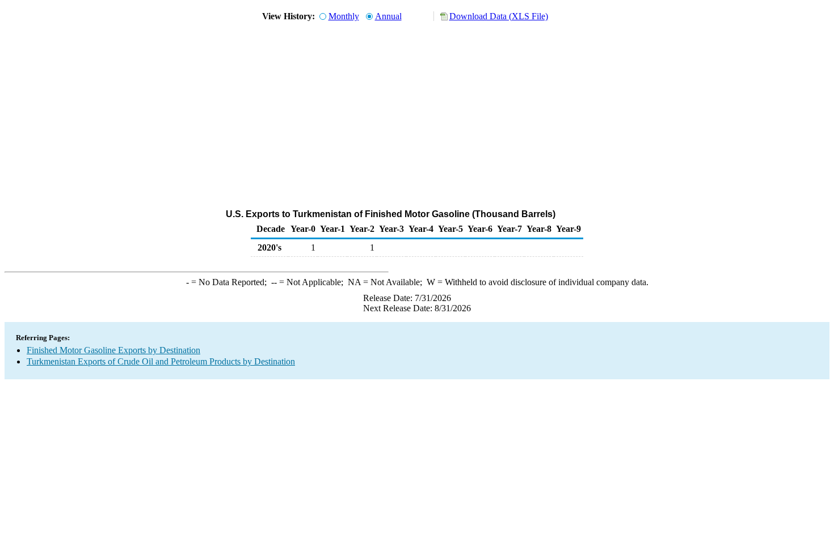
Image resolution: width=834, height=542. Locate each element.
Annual (388, 16)
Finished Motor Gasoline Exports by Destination (113, 350)
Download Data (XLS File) (498, 16)
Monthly (343, 16)
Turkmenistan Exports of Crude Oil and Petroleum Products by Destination (161, 361)
